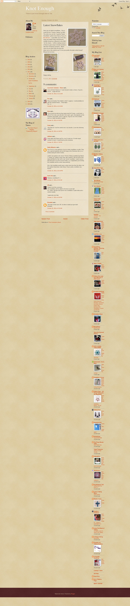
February (31, 96)
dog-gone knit (97, 422)
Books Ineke (97, 328)
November (31, 76)
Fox (48, 98)
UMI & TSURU (97, 263)
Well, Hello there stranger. (103, 225)
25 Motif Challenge (99, 291)
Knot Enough (40, 8)
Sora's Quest (97, 494)
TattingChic (97, 456)
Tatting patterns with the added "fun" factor (98, 46)
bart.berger (96, 538)
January (31, 98)
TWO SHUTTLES (98, 221)
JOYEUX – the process (97, 216)
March (30, 93)
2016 (29, 59)
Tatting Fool (97, 409)
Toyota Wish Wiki (98, 437)
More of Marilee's (103, 413)
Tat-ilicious (97, 470)
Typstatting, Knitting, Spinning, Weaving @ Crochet (99, 249)
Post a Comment (50, 211)
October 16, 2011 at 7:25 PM (54, 142)
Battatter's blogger (99, 113)
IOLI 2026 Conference (103, 159)
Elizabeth (50, 202)
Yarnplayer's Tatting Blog (97, 85)
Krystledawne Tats (99, 484)
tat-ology (96, 573)
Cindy (49, 125)
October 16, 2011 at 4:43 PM (54, 120)
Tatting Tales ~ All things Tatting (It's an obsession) (99, 393)
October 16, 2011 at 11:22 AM (55, 93)
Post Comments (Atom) (55, 222)
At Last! (103, 129)
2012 (29, 69)
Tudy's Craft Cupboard (97, 199)
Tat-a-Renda (97, 180)
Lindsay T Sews (98, 570)
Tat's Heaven (97, 186)
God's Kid (50, 175)
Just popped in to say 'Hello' (103, 191)
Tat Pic (30, 83)
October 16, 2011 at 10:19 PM (55, 170)
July (30, 88)
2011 (29, 71)
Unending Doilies (103, 282)
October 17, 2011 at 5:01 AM (54, 180)
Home (65, 219)
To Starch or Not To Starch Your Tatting (98, 531)
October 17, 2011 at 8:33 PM (54, 197)
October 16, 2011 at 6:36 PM (54, 131)
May (30, 91)
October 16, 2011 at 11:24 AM (55, 106)
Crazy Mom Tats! (98, 168)
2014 (29, 64)
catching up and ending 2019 (103, 239)
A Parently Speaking (96, 557)
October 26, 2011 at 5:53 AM (54, 208)
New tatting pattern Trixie (103, 91)
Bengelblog (97, 326)
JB (48, 185)
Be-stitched (46, 37)
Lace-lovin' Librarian (97, 56)
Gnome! (103, 253)
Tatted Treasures (98, 449)
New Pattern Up (97, 445)
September (32, 86)
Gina (48, 111)
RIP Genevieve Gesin (103, 561)
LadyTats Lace (98, 234)
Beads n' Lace (97, 499)
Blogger (73, 593)
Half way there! (103, 60)
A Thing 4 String (98, 537)
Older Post (84, 219)
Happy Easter (103, 502)
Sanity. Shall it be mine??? (98, 486)
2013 (29, 67)
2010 (29, 101)
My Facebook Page (98, 181)
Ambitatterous (98, 127)
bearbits (96, 214)
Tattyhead (96, 99)
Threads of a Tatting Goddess (98, 543)
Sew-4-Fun (97, 576)
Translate (98, 28)
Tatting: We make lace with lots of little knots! (98, 278)
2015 (29, 62)
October (31, 78)
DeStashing (97, 436)
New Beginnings (103, 266)
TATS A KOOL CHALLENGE (97, 347)
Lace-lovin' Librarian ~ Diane (55, 87)
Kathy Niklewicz (51, 147)
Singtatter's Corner (99, 377)
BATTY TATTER (98, 583)
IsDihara (49, 136)
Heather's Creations (96, 512)
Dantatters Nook (98, 314)
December (31, 73)
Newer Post (46, 219)
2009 (29, 104)
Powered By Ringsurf (31, 131)
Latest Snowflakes (33, 80)
